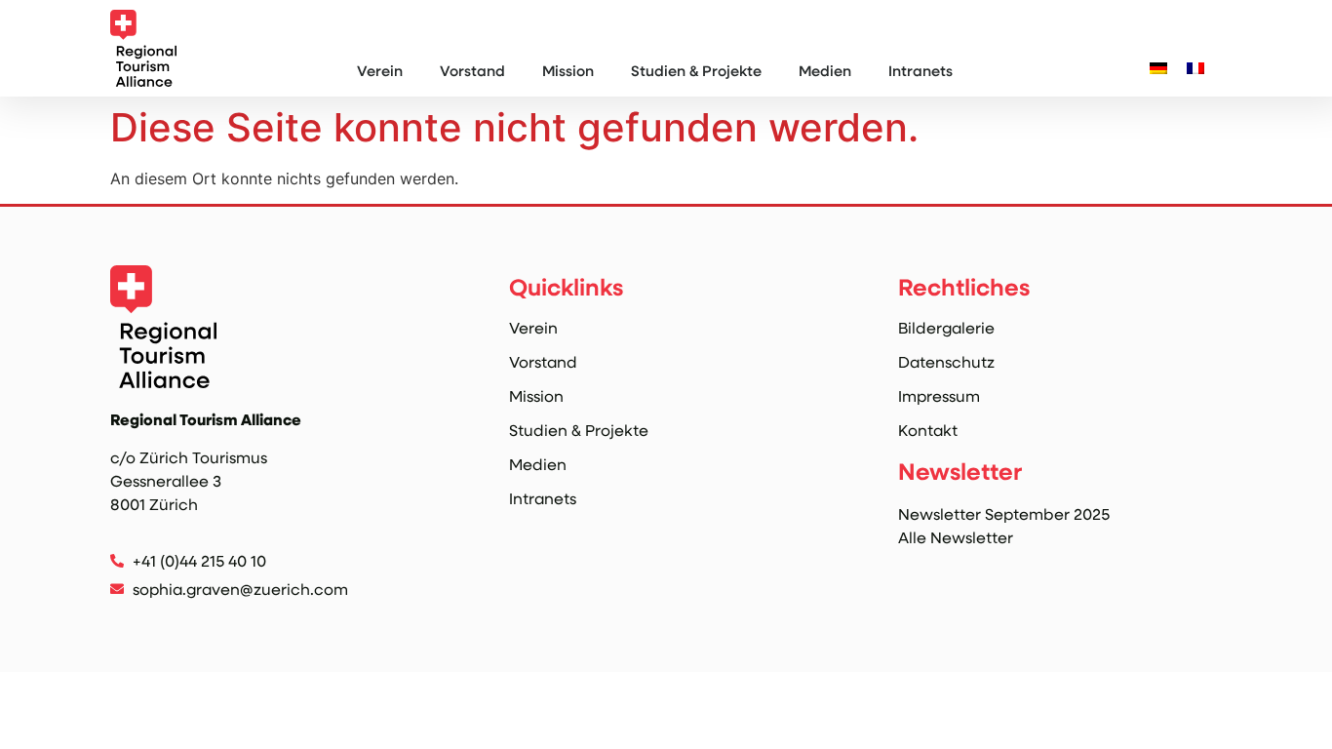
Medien (825, 70)
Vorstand (472, 70)
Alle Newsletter (955, 537)
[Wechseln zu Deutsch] (1158, 68)
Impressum (939, 396)
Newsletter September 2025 (1004, 513)
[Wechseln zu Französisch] (1195, 68)
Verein (380, 70)
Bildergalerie (946, 327)
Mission (568, 70)
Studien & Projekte (696, 70)
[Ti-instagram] (121, 622)
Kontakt (928, 430)
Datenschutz (946, 362)
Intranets (920, 70)
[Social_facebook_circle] (162, 622)
